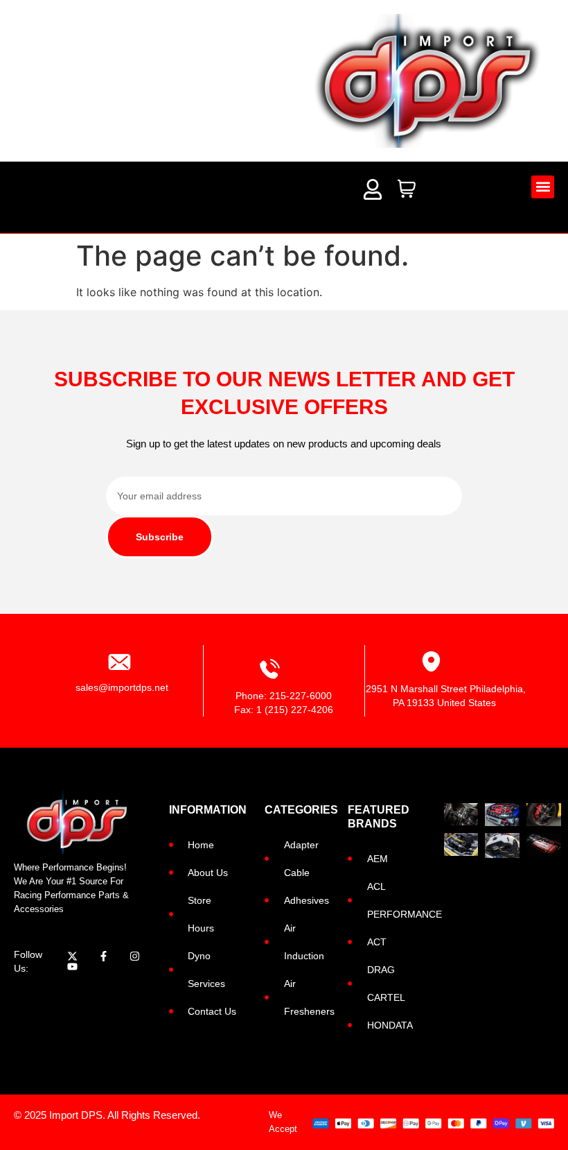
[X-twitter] (72, 956)
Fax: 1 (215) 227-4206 (283, 709)
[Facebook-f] (103, 956)
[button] (542, 186)
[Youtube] (72, 966)
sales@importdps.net (122, 687)
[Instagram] (135, 956)
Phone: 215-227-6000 (284, 695)
